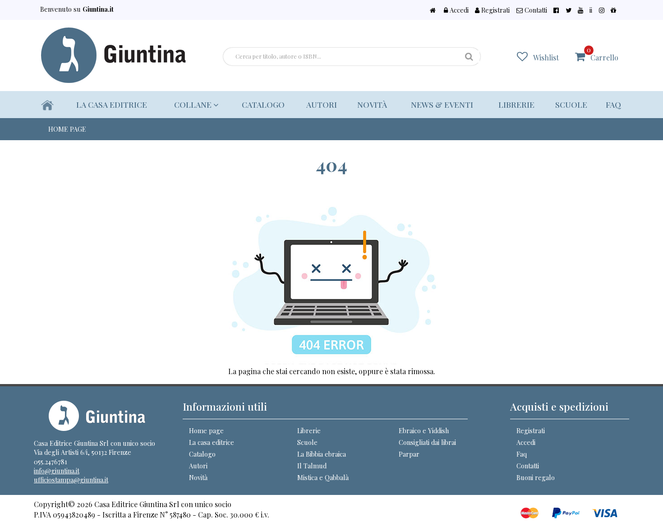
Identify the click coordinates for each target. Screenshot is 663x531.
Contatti (535, 9)
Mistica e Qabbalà (323, 477)
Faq (613, 104)
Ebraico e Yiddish (424, 430)
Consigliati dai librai (427, 442)
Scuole (571, 104)
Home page (206, 430)
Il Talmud (312, 465)
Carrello (602, 54)
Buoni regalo (535, 477)
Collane (193, 104)
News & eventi (442, 104)
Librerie (516, 104)
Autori (321, 104)
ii (590, 9)
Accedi (458, 9)
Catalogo (263, 104)
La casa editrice (111, 104)
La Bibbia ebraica (321, 453)
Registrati (494, 9)
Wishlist (546, 57)
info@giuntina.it (56, 470)
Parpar (409, 453)
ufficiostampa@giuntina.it (71, 479)
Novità (372, 104)
